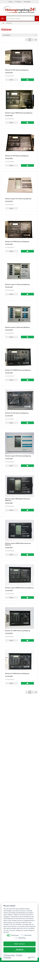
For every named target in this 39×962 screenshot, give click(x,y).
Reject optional (19, 944)
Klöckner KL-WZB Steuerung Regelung (17, 673)
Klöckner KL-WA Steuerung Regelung (16, 413)
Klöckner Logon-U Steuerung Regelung (17, 327)
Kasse (10, 2)
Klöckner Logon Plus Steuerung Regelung (18, 199)
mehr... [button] (12, 80)
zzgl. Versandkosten (9, 75)
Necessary (15, 935)
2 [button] (32, 40)
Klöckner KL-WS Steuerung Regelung (16, 156)
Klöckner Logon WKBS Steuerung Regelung (18, 113)
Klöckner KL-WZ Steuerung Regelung (16, 70)
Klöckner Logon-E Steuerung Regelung (17, 284)
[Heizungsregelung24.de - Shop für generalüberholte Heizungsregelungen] (19, 9)
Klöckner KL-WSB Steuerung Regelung (17, 241)
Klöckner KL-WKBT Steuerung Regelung (17, 631)
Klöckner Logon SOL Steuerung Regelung (18, 456)
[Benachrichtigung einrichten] (27, 122)
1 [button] (29, 40)
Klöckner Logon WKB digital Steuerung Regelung (17, 499)
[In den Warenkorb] (27, 79)
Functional (27, 935)
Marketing (22, 938)
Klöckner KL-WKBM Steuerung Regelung (18, 370)
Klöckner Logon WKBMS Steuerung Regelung (19, 588)
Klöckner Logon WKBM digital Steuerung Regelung (18, 544)
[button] (36, 39)
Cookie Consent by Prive (31, 957)
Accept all (19, 950)
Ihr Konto (18, 2)
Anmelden (27, 2)
